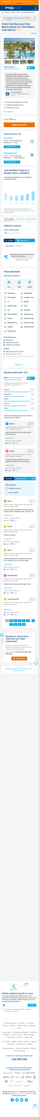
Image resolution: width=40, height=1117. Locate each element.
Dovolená (7, 12)
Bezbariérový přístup (12, 323)
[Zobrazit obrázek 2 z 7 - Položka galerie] (15, 62)
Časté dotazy (6, 1032)
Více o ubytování (8, 111)
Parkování (12, 1026)
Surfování (27, 310)
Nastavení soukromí (22, 1048)
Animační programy (29, 318)
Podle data (9, 478)
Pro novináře (6, 1041)
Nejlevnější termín (10, 153)
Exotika (5, 1026)
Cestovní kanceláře (10, 1023)
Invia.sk (16, 1093)
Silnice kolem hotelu (12, 314)
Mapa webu (28, 1037)
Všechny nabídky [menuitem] (9, 219)
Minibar (26, 302)
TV (8, 302)
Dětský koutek (12, 306)
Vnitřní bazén (11, 297)
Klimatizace (11, 293)
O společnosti (20, 1044)
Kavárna (10, 327)
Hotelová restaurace (29, 323)
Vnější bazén (28, 293)
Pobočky (34, 1041)
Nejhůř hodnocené (21, 478)
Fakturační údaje (16, 1035)
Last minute (8, 138)
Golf (8, 310)
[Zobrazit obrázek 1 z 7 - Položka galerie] (8, 62)
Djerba (18, 12)
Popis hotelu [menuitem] (19, 219)
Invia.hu (21, 1093)
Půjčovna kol (11, 331)
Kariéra (26, 1041)
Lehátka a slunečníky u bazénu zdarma (29, 297)
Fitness (9, 318)
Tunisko (13, 12)
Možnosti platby (29, 1035)
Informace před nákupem (20, 1032)
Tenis (26, 306)
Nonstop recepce (29, 327)
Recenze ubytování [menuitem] (31, 219)
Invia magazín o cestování (14, 1037)
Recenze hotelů (22, 1026)
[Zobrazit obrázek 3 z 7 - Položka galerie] (23, 62)
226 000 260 (19, 1059)
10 (24, 624)
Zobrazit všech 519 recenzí (12, 68)
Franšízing (11, 1044)
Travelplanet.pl (28, 1093)
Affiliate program (17, 1041)
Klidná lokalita (28, 314)
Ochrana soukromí (9, 1048)
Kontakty (30, 1044)
